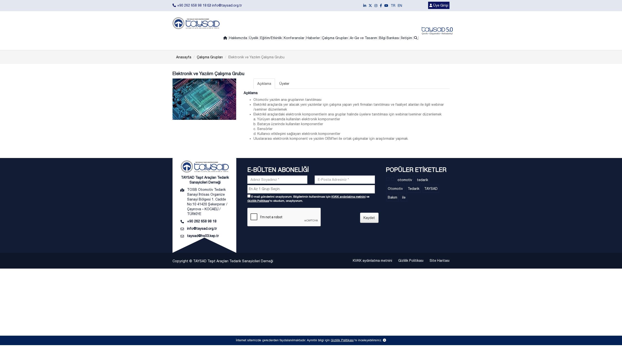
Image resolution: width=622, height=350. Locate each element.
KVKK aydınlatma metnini (348, 196)
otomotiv (404, 180)
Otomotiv (395, 189)
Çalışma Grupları (335, 38)
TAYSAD (431, 189)
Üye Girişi (440, 5)
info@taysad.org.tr (227, 5)
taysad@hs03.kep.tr (203, 236)
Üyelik (253, 38)
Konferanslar (294, 38)
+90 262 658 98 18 (192, 5)
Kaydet (369, 218)
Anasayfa (183, 57)
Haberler (313, 38)
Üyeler (284, 84)
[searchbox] (312, 188)
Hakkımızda (238, 38)
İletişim (406, 38)
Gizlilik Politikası (258, 200)
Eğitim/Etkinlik (271, 38)
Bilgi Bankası (389, 38)
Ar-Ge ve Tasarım (363, 38)
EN (400, 6)
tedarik (422, 180)
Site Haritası (439, 260)
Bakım (392, 197)
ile (404, 197)
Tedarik (413, 189)
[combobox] (311, 189)
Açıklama (264, 84)
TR (393, 6)
